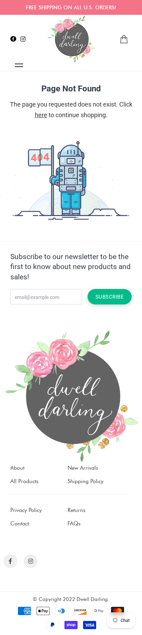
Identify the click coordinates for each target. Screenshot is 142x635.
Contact (19, 523)
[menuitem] (124, 39)
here (41, 115)
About (17, 468)
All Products (24, 481)
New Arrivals (83, 468)
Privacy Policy (26, 510)
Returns (76, 510)
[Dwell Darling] (71, 39)
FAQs (74, 523)
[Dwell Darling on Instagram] (23, 39)
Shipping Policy (85, 481)
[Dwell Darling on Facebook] (13, 39)
